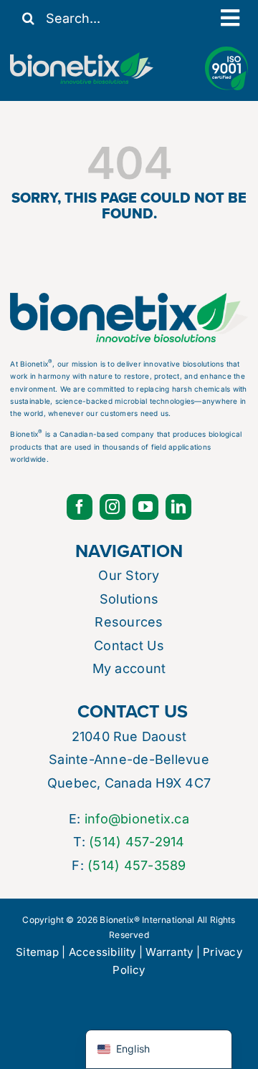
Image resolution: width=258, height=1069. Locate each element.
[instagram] (112, 507)
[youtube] (145, 507)
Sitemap (37, 952)
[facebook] (79, 507)
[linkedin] (178, 507)
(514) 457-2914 (136, 841)
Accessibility (102, 952)
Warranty (169, 952)
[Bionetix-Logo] (81, 58)
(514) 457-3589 (136, 865)
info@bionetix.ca (137, 818)
